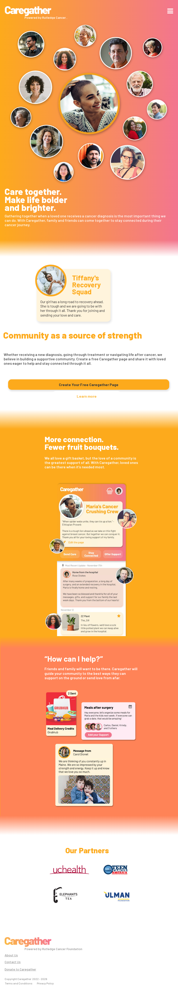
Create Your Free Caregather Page (88, 384)
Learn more (87, 396)
